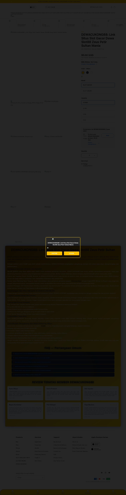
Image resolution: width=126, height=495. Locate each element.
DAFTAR (54, 253)
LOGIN (71, 253)
